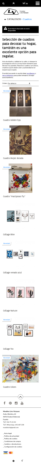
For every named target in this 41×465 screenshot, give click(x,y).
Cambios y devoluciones (12, 444)
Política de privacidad (11, 436)
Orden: (9, 83)
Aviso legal (8, 433)
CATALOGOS (14, 19)
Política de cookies (10, 439)
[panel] (13, 460)
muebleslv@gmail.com (11, 427)
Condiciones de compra (12, 441)
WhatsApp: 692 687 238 (15, 425)
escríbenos (31, 73)
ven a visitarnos (7, 75)
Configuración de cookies (13, 447)
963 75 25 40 (11, 422)
